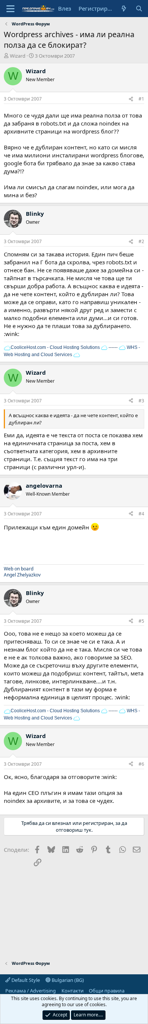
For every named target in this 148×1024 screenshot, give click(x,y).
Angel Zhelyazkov (22, 575)
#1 (141, 99)
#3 (141, 400)
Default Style (25, 980)
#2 (141, 241)
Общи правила (106, 990)
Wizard (17, 55)
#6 (141, 764)
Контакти (72, 990)
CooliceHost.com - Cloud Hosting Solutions (55, 347)
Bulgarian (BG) (67, 980)
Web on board (18, 568)
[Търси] (139, 9)
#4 (141, 513)
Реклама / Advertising (30, 990)
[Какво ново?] (124, 9)
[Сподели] (131, 99)
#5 (141, 621)
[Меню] (10, 8)
